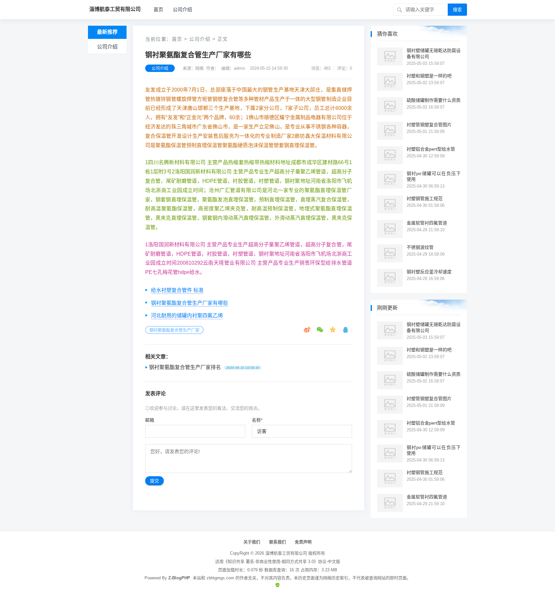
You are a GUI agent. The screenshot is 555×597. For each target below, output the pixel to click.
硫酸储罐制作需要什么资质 (434, 100)
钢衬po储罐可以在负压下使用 (434, 176)
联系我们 (277, 542)
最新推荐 (107, 32)
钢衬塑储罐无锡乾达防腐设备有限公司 (434, 53)
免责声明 (303, 542)
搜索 (457, 9)
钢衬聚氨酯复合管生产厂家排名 (185, 367)
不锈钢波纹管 (420, 247)
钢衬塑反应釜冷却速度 (429, 271)
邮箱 (149, 420)
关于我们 (251, 542)
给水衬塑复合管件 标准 (177, 290)
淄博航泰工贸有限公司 (286, 553)
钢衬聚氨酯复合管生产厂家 (174, 330)
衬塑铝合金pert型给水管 (431, 149)
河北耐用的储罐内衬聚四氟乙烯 (187, 315)
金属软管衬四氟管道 (427, 222)
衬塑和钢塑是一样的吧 (429, 75)
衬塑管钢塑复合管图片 (429, 124)
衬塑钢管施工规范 (425, 198)
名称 (257, 420)
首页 (158, 9)
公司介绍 (182, 9)
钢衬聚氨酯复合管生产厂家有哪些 (189, 303)
